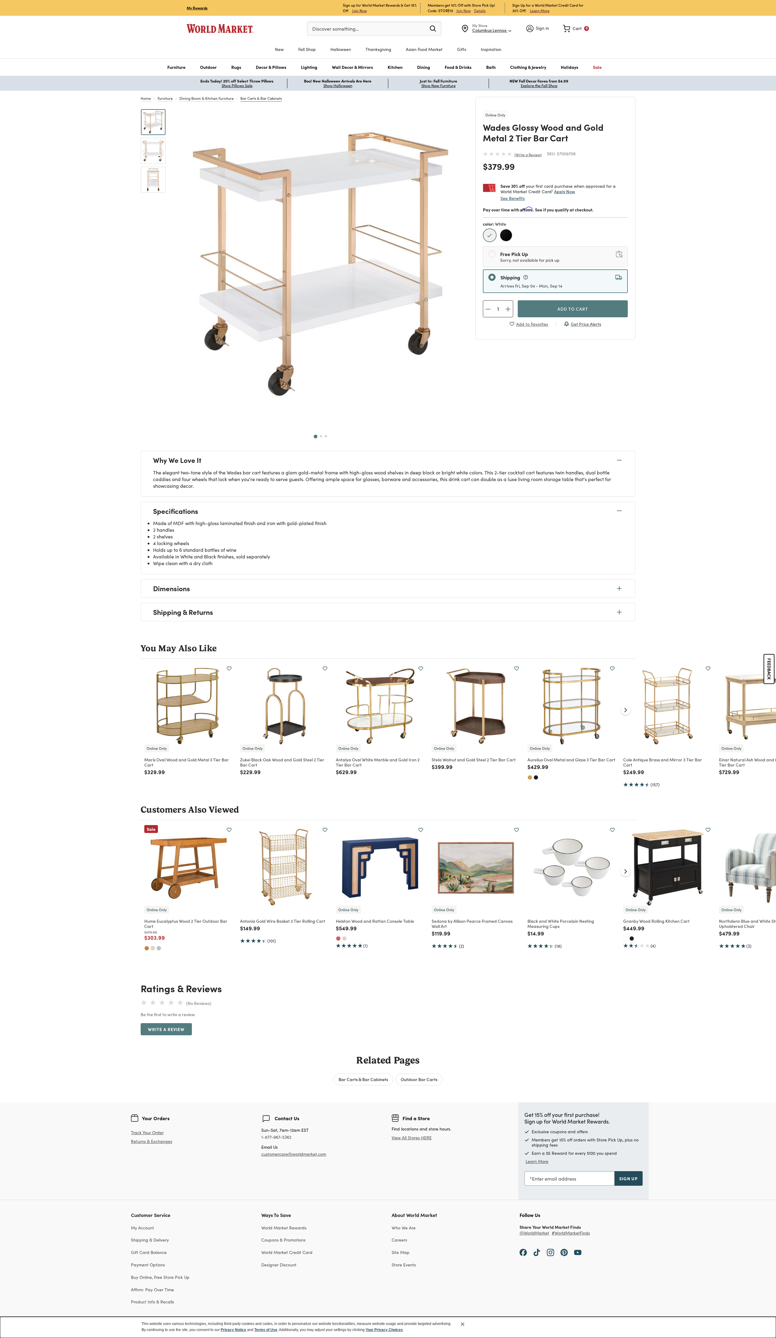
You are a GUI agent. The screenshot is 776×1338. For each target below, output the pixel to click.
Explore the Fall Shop (539, 85)
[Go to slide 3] (326, 436)
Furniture (165, 98)
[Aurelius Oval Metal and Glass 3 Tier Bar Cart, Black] (536, 777)
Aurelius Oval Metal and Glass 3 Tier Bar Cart (571, 760)
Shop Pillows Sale (237, 85)
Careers (399, 1240)
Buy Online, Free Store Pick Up (160, 1277)
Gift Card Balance (149, 1252)
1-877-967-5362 (276, 1137)
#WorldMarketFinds (571, 1233)
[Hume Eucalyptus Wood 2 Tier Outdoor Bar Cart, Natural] (146, 948)
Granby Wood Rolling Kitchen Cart (656, 921)
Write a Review (528, 154)
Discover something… (335, 28)
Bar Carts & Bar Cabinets (261, 98)
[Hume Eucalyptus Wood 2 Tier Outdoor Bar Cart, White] (152, 948)
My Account (142, 1228)
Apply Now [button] (564, 191)
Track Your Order (147, 1132)
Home (146, 98)
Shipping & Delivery (150, 1240)
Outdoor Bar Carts (419, 1079)
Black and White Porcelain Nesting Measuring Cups (560, 923)
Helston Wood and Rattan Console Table (375, 921)
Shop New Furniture (438, 85)
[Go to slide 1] (315, 436)
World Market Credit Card (287, 1252)
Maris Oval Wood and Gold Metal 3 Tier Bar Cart (186, 762)
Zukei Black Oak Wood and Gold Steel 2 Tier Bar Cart (282, 762)
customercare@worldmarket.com (293, 1154)
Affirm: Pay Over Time (152, 1290)
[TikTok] (536, 1252)
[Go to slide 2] (321, 436)
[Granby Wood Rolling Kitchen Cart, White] (625, 938)
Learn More (540, 10)
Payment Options (148, 1265)
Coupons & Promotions (283, 1240)
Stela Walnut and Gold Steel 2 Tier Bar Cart (474, 760)
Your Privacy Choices (384, 1330)
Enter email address (554, 1178)
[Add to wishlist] (229, 668)
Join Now (359, 10)
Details (480, 10)
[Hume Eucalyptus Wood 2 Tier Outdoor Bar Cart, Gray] (158, 948)
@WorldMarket (534, 1233)
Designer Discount (278, 1265)
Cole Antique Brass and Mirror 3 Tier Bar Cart (662, 762)
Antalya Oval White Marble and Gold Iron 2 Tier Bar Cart (378, 762)
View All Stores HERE (412, 1138)
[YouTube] (577, 1252)
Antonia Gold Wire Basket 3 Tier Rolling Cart (282, 921)
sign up (628, 1178)
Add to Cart (572, 309)
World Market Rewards (283, 1228)
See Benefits (512, 198)
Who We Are (404, 1228)
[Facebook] (523, 1252)
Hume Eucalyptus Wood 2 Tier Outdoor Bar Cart (185, 923)
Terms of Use (265, 1330)
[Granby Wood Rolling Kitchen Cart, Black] (631, 938)
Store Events (404, 1265)
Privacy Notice (233, 1330)
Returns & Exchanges (151, 1141)
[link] (576, 28)
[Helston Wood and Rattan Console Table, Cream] (344, 938)
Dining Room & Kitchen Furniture (206, 98)
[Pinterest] (564, 1252)
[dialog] (388, 1327)
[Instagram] (550, 1252)
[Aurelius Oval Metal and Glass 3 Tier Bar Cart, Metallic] (529, 777)
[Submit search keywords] (432, 28)
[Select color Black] (506, 236)
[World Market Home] (220, 28)
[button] (176, 67)
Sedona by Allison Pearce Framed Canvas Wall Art (472, 923)
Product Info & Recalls (152, 1302)
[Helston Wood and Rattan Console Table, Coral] (338, 938)
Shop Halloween (337, 85)
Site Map (401, 1252)
